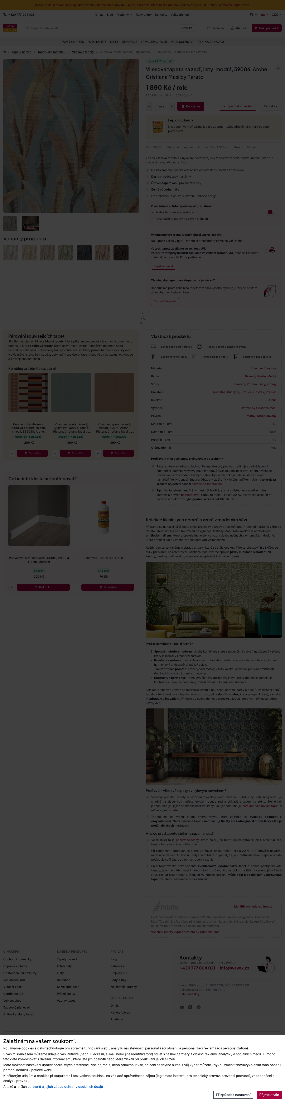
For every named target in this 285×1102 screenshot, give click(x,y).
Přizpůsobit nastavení (233, 1095)
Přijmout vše (269, 1095)
